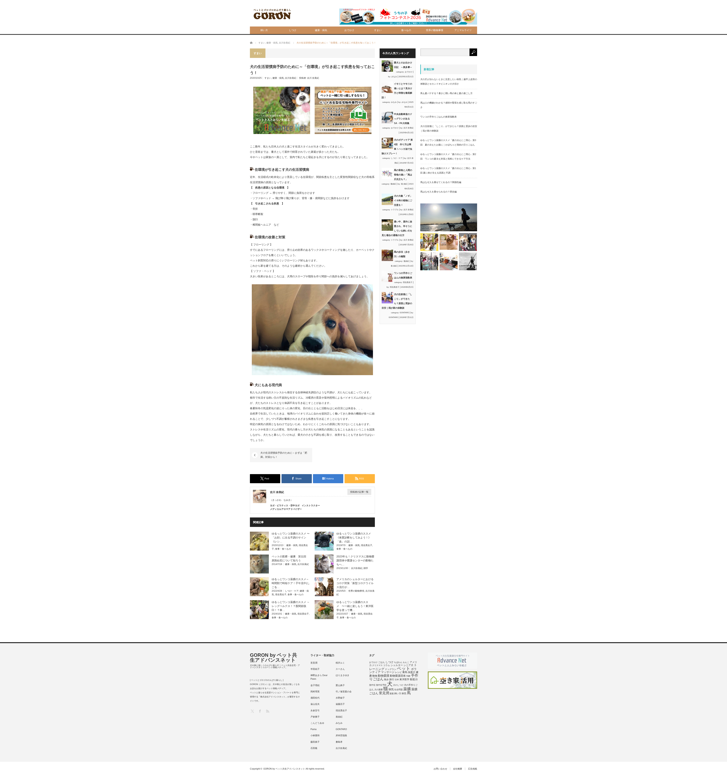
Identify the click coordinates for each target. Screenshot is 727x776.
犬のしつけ (398, 685)
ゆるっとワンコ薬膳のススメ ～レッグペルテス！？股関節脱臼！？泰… (291, 606)
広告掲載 (472, 768)
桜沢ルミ (340, 662)
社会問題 (398, 689)
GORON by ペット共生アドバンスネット (273, 657)
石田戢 (313, 748)
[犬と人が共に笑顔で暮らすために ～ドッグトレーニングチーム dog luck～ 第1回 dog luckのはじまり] (448, 217)
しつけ (292, 30)
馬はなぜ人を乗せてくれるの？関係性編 (440, 182)
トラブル (395, 210)
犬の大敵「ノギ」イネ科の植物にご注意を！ (403, 200)
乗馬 (404, 672)
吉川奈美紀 (290, 78)
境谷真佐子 (366, 545)
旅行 (391, 679)
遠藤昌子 (340, 704)
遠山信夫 (315, 704)
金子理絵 (315, 685)
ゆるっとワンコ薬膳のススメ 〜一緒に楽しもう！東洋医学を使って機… (355, 606)
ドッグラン (390, 669)
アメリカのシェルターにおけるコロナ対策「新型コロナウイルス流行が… (355, 583)
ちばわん (398, 662)
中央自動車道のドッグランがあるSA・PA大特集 (403, 119)
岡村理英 (315, 691)
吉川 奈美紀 (313, 78)
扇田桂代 (315, 698)
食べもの (406, 30)
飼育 (404, 693)
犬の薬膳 (378, 689)
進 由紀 (404, 184)
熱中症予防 (381, 685)
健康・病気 (321, 30)
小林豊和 (315, 735)
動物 (374, 675)
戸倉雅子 (315, 716)
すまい (377, 30)
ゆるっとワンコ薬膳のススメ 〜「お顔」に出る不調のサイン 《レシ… (291, 537)
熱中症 (372, 685)
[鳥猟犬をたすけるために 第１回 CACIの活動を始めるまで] (449, 261)
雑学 (366, 568)
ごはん (381, 662)
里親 (392, 693)
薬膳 (407, 689)
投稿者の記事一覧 (359, 492)
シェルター (397, 665)
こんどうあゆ (317, 723)
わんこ (406, 662)
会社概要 (457, 768)
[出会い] (468, 261)
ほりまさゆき (342, 675)
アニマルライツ (463, 30)
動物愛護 (383, 675)
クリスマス (377, 665)
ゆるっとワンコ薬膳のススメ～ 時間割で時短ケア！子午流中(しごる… (291, 583)
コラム (386, 665)
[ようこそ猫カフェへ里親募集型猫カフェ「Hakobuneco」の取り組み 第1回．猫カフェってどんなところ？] (449, 242)
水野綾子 (340, 698)
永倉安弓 (315, 710)
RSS (267, 711)
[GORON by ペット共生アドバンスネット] (272, 14)
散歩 (386, 679)
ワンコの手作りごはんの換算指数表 (438, 116)
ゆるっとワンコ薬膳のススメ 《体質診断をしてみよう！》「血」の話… (353, 537)
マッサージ (387, 672)
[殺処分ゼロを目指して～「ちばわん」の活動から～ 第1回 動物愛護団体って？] (468, 242)
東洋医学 (404, 679)
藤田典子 (315, 742)
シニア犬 (408, 665)
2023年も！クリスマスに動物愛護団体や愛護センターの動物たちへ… (355, 560)
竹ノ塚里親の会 (344, 691)
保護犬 (411, 672)
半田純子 (315, 669)
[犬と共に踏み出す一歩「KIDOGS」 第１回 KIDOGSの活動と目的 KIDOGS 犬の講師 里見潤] (429, 242)
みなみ (394, 77)
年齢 (408, 676)
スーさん (340, 669)
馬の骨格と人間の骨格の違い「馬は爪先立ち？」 (403, 175)
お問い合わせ (440, 768)
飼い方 (264, 30)
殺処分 (414, 679)
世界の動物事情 (434, 30)
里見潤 (313, 662)
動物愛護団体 (398, 675)
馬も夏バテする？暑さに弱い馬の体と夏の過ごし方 (446, 93)
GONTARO (404, 313)
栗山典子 (340, 685)
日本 (397, 679)
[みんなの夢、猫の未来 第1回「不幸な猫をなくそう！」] (429, 261)
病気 (391, 689)
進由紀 (393, 184)
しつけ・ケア (292, 591)
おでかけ (349, 30)
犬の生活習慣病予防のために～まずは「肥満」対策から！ (283, 454)
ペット (403, 668)
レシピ (398, 672)
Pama (313, 729)
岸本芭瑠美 (341, 735)
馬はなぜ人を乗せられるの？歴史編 (438, 191)
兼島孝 (339, 742)
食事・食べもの (283, 549)
